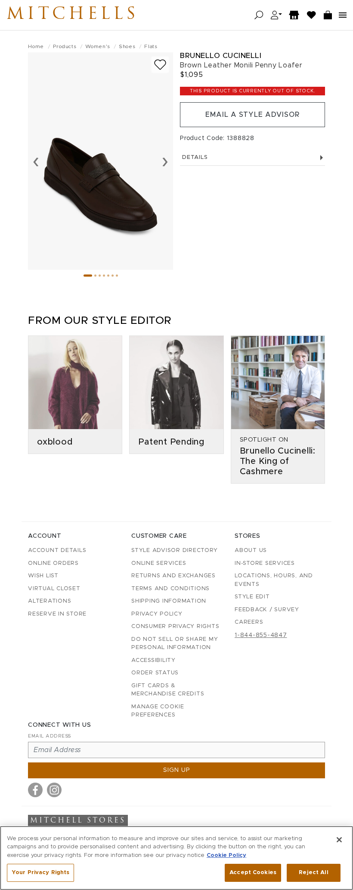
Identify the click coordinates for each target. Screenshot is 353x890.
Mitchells (72, 15)
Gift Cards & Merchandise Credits (167, 690)
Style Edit (252, 597)
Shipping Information (168, 601)
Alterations (49, 601)
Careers (249, 622)
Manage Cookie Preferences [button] (157, 711)
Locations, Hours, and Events (274, 580)
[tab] (88, 275)
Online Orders (53, 563)
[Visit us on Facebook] (35, 790)
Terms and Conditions (170, 588)
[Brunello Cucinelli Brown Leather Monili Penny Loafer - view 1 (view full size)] (100, 161)
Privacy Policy (157, 614)
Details (194, 157)
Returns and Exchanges (173, 576)
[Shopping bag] (328, 15)
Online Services (158, 563)
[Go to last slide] (36, 161)
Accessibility (153, 660)
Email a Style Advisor (252, 114)
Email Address (49, 736)
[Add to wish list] (160, 65)
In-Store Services (265, 563)
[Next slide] (165, 161)
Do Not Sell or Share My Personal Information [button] (174, 644)
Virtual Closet (54, 588)
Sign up (176, 770)
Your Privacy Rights (40, 872)
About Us (251, 550)
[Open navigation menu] (342, 15)
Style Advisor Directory (174, 550)
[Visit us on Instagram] (54, 790)
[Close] (339, 839)
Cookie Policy (226, 855)
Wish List (43, 576)
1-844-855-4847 (261, 635)
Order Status (155, 673)
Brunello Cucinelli (220, 55)
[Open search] (258, 15)
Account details (57, 550)
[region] (176, 858)
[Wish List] (312, 15)
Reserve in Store (57, 614)
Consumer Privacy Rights (175, 626)
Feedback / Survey (267, 610)
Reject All (313, 872)
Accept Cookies (252, 872)
